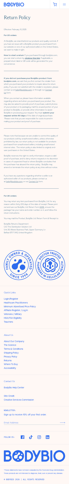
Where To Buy (11, 364)
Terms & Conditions (13, 349)
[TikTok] (31, 437)
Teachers (8, 322)
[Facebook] (22, 437)
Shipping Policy (11, 352)
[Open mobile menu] (64, 4)
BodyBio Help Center (14, 387)
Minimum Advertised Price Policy (20, 306)
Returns (8, 360)
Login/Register (11, 298)
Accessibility (10, 368)
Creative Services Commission (19, 399)
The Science (10, 345)
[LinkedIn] (47, 437)
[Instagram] (39, 437)
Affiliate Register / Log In (16, 310)
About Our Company (14, 341)
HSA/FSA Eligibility (13, 318)
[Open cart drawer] (55, 4)
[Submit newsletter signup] (62, 422)
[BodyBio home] (25, 5)
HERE (42, 207)
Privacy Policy (10, 356)
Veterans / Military (13, 314)
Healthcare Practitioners (16, 302)
